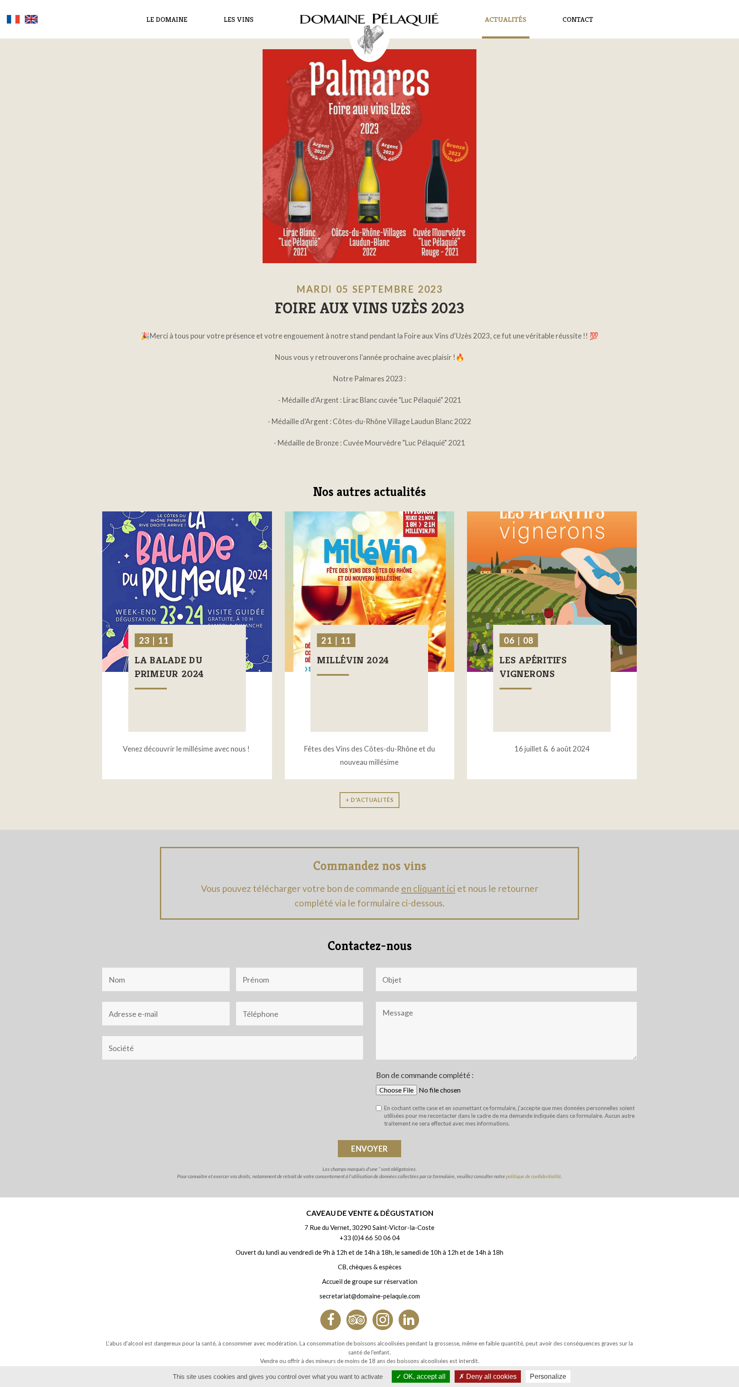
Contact (577, 19)
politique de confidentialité (533, 1176)
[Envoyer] (369, 1148)
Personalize (548, 1376)
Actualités (505, 19)
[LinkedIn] (409, 1320)
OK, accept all (424, 1376)
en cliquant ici (428, 888)
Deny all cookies (490, 1376)
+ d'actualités (369, 799)
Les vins (239, 19)
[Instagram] (382, 1320)
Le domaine (166, 19)
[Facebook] (330, 1320)
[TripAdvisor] (356, 1320)
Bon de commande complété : (425, 1075)
